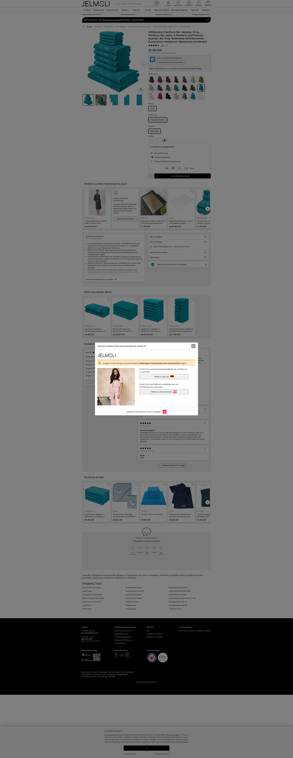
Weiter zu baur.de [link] (161, 377)
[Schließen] (193, 346)
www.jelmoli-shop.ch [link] (144, 412)
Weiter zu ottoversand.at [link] (161, 392)
